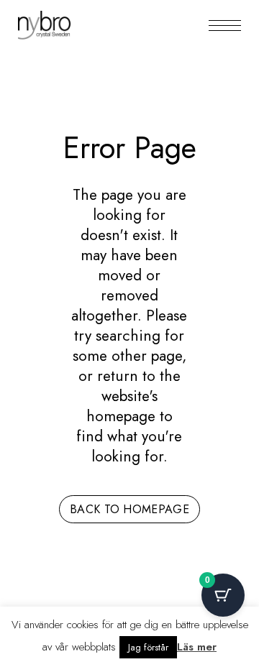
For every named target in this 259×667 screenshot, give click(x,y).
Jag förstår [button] (148, 647)
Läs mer (197, 647)
